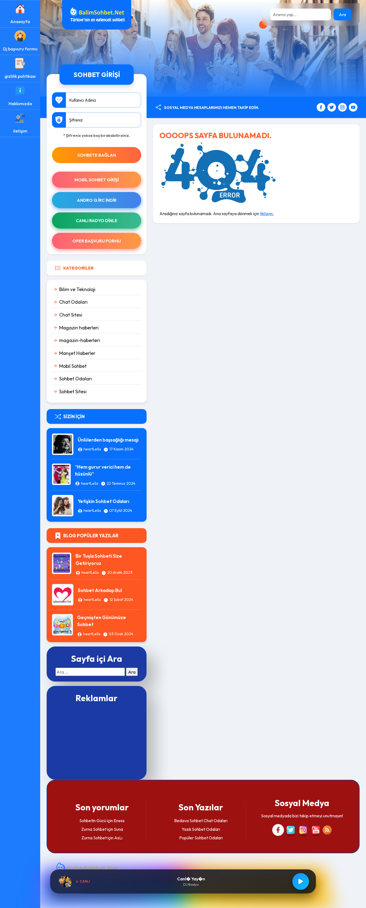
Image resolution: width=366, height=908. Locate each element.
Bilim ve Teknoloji (77, 289)
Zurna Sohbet (93, 829)
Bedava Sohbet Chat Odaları (200, 820)
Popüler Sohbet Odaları (201, 837)
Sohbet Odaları (75, 379)
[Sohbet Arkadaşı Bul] (62, 594)
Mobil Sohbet (73, 366)
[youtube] (353, 106)
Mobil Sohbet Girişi (96, 179)
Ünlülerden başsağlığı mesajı (108, 440)
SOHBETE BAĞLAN (96, 155)
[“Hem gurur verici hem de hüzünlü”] (61, 473)
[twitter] (332, 106)
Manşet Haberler (77, 353)
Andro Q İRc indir (97, 200)
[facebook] (322, 106)
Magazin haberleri (79, 328)
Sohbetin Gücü (92, 820)
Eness (119, 820)
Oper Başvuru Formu (96, 241)
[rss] (327, 829)
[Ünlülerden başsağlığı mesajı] (62, 443)
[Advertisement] (96, 740)
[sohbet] (97, 14)
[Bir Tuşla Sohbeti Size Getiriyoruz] (61, 562)
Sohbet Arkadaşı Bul (100, 590)
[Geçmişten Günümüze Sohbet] (62, 624)
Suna (118, 829)
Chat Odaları (73, 302)
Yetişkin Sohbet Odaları (103, 501)
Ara (342, 14)
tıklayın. (267, 213)
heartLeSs (92, 449)
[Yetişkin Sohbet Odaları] (62, 505)
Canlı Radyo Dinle (96, 220)
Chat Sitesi (70, 315)
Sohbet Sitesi (73, 391)
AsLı (118, 837)
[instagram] (343, 106)
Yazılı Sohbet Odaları (201, 829)
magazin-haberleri (79, 340)
